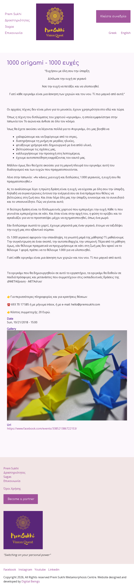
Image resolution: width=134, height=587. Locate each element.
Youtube (40, 569)
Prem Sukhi (13, 14)
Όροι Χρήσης (12, 489)
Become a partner (20, 499)
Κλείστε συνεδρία (113, 16)
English (126, 33)
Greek (113, 33)
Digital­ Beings (30, 581)
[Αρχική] (56, 21)
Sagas (9, 26)
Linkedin (54, 569)
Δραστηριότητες (17, 20)
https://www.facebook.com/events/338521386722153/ (42, 428)
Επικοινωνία (14, 33)
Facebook (9, 569)
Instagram (25, 569)
